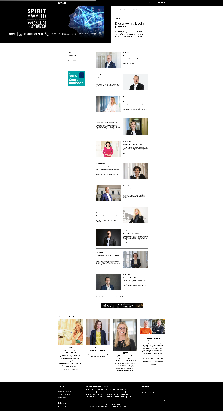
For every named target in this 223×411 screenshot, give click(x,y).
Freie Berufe (101, 392)
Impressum (125, 406)
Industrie (95, 394)
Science (118, 18)
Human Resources (131, 392)
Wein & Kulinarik (132, 399)
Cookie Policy (108, 406)
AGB (120, 406)
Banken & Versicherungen (98, 389)
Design (126, 389)
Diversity (88, 392)
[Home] (64, 3)
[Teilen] (68, 64)
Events (94, 392)
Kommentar (116, 394)
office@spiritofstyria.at (63, 397)
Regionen (123, 396)
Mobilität (107, 396)
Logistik (101, 396)
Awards (121, 10)
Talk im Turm (102, 399)
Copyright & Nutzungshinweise (97, 406)
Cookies (131, 406)
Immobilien (89, 394)
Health (123, 392)
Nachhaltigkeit (115, 396)
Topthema (116, 399)
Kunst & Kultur (124, 394)
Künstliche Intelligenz (91, 396)
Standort (88, 399)
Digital (132, 389)
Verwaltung (123, 399)
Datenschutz (115, 406)
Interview (109, 394)
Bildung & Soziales (111, 389)
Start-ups (95, 399)
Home (116, 10)
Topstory (109, 399)
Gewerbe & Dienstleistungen (113, 392)
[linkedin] (65, 406)
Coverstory (120, 389)
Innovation (102, 394)
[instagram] (61, 406)
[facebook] (58, 406)
